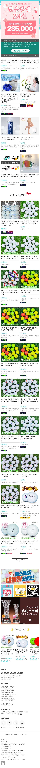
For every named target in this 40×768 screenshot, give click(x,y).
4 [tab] (24, 623)
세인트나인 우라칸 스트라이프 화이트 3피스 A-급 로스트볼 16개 (10, 401)
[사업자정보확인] (20, 750)
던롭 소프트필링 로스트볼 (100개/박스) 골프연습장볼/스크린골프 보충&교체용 (10, 223)
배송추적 (21, 714)
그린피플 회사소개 (8, 734)
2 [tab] (18, 623)
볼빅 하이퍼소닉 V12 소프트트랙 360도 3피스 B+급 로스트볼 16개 (10, 292)
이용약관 (16, 734)
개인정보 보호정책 (24, 734)
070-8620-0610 (13, 672)
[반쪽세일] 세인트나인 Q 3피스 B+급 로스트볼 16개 (21, 652)
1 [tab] (16, 623)
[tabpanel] (20, 610)
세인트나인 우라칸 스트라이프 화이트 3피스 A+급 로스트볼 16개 (10, 439)
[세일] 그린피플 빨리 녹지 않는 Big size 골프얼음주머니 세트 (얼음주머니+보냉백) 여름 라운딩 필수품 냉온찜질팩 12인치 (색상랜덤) (10, 98)
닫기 (36, 55)
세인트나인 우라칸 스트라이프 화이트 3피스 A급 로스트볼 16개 (29, 401)
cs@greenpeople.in (6, 679)
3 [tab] (21, 623)
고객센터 (3, 669)
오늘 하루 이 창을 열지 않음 (9, 55)
